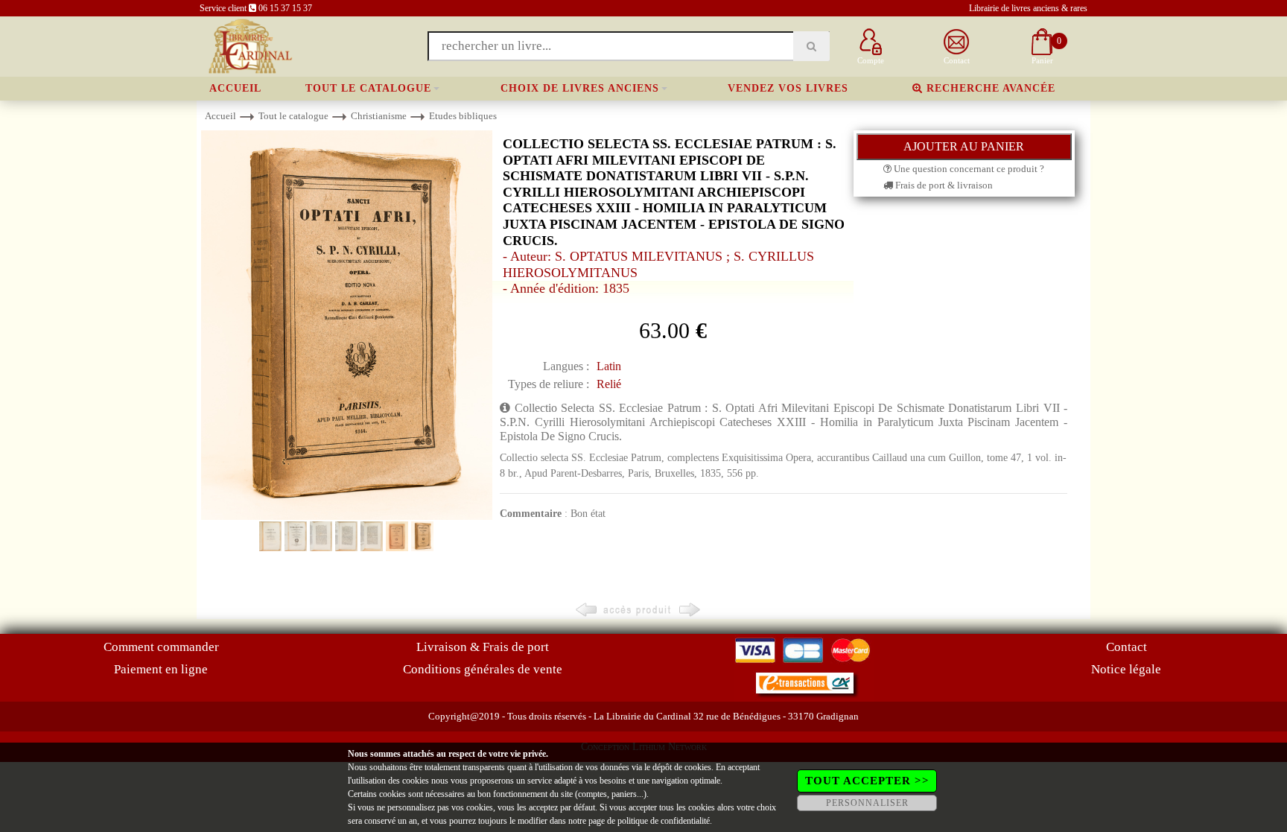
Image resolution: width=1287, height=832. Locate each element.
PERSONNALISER (867, 803)
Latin (609, 366)
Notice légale (1126, 669)
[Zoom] (346, 324)
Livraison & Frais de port (482, 647)
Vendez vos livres (788, 88)
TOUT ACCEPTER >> (867, 781)
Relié (609, 384)
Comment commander (161, 647)
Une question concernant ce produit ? (968, 168)
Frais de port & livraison (943, 185)
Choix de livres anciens (579, 88)
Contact (1126, 647)
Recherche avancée (989, 88)
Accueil (235, 88)
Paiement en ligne (161, 669)
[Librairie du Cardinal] (249, 45)
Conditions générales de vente (482, 669)
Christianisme (379, 115)
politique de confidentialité (663, 821)
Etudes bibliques (463, 115)
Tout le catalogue (368, 88)
